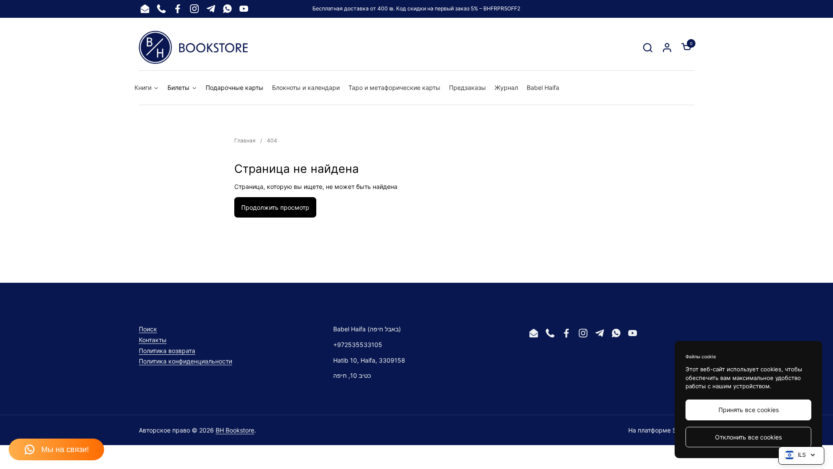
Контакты (153, 339)
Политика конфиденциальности (185, 361)
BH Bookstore (235, 430)
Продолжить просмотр (275, 207)
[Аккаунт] (667, 47)
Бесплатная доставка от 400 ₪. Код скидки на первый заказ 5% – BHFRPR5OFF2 (416, 8)
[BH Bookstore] (193, 47)
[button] (647, 47)
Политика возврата (167, 350)
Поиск (148, 329)
